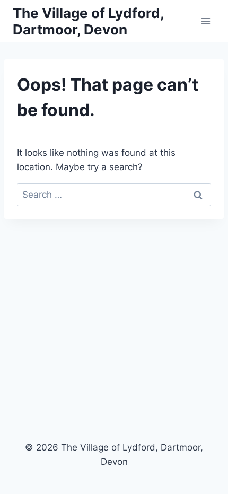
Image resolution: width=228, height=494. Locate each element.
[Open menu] (205, 21)
